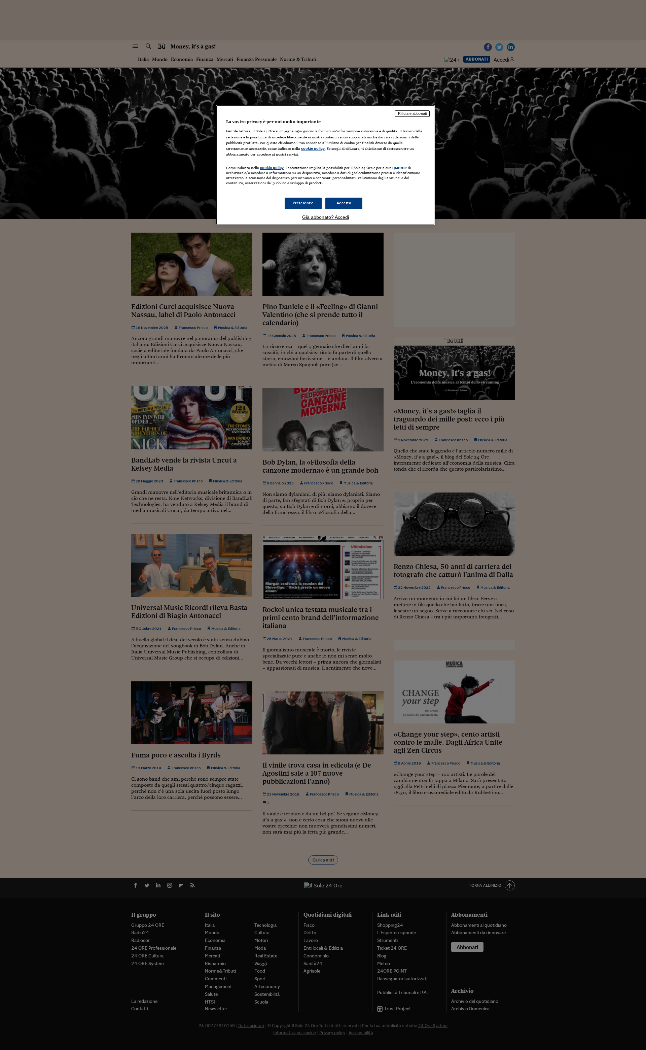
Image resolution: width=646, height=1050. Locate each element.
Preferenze (303, 203)
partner (400, 168)
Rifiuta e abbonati (412, 113)
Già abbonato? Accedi (325, 217)
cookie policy (313, 148)
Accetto (344, 203)
